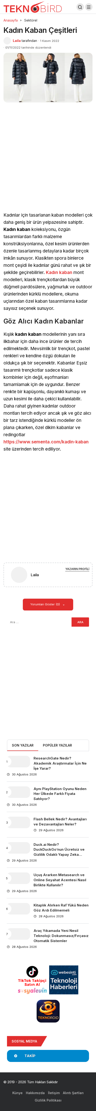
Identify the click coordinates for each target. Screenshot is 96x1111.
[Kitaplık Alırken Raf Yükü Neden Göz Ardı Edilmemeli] (18, 909)
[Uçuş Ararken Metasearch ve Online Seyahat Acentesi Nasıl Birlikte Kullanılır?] (18, 878)
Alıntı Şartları (73, 1093)
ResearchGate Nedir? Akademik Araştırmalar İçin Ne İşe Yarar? (60, 763)
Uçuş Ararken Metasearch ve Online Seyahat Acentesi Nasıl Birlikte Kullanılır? (60, 880)
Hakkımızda (35, 1093)
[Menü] (89, 7)
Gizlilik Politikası (48, 1100)
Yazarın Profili (77, 569)
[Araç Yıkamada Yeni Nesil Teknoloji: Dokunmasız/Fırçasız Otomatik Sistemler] (18, 934)
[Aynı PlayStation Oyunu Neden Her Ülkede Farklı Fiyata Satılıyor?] (18, 792)
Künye (17, 1093)
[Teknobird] (32, 6)
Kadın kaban (59, 272)
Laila (17, 41)
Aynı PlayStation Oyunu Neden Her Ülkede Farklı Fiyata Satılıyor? (60, 794)
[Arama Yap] (80, 7)
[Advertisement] (48, 162)
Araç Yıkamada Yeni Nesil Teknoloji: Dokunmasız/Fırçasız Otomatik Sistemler (61, 935)
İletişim (54, 1093)
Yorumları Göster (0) (45, 604)
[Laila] (19, 575)
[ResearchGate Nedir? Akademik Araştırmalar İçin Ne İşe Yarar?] (18, 761)
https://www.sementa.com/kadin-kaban (46, 442)
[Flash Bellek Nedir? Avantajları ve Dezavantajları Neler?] (18, 822)
